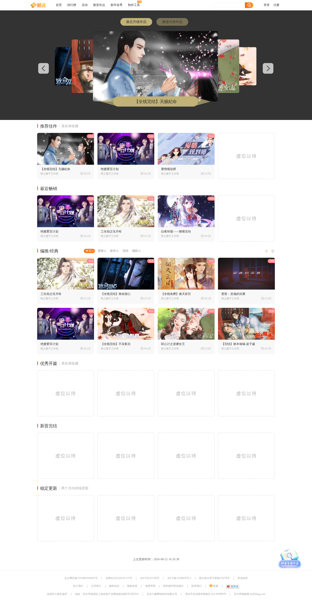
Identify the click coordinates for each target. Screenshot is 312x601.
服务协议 (114, 585)
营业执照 (243, 578)
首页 (59, 5)
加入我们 (78, 585)
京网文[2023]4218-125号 (118, 578)
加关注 (234, 586)
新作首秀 (116, 5)
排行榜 (71, 5)
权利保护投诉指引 (173, 585)
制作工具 (134, 5)
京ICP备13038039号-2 (179, 578)
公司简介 (96, 585)
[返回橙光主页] (42, 5)
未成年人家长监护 (57, 594)
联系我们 (196, 585)
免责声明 (150, 585)
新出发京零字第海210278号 (214, 578)
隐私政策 (132, 585)
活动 (85, 5)
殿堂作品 (99, 5)
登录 (267, 5)
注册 (276, 5)
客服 (215, 585)
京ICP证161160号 (149, 578)
